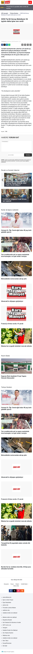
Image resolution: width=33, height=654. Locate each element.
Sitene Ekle (16, 586)
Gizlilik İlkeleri (24, 584)
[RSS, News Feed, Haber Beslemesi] (22, 590)
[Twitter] (5, 45)
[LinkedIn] (7, 45)
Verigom (5, 627)
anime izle (5, 605)
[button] (25, 45)
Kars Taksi (5, 640)
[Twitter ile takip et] (14, 590)
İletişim (17, 584)
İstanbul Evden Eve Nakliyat (10, 630)
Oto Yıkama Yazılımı (8, 633)
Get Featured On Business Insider (12, 622)
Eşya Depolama (7, 602)
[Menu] (30, 2)
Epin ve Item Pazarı (8, 600)
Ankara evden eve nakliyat (10, 617)
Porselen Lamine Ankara (9, 607)
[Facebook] (2, 45)
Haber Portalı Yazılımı (9, 651)
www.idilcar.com (7, 597)
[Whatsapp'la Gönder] (9, 45)
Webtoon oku (6, 635)
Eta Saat (5, 646)
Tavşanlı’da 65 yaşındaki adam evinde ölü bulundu (17, 7)
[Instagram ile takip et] (18, 590)
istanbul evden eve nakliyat (10, 613)
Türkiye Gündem (14, 13)
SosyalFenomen (7, 643)
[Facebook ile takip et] (11, 590)
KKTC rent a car (7, 625)
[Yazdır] (22, 45)
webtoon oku (6, 610)
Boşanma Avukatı (7, 620)
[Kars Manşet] (5, 2)
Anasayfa (5, 13)
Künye (12, 584)
